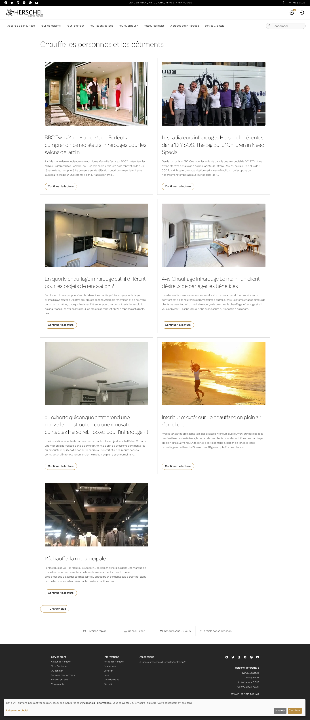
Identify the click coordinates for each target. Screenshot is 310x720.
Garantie (108, 684)
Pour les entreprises (101, 26)
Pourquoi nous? (128, 26)
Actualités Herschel (114, 661)
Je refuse (280, 710)
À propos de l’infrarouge (184, 26)
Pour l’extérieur (75, 26)
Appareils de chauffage (21, 26)
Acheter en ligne (59, 679)
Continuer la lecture (61, 186)
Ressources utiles (154, 26)
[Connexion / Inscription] (302, 12)
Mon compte (57, 684)
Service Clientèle (214, 26)
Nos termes (110, 666)
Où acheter (57, 670)
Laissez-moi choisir (17, 710)
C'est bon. (295, 710)
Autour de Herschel (61, 661)
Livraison (108, 670)
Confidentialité (111, 679)
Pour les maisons (51, 26)
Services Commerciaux (63, 675)
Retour (107, 675)
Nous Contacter (59, 666)
